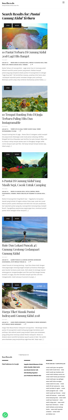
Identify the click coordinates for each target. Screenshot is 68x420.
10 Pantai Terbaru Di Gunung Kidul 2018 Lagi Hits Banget (24, 54)
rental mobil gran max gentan (54, 367)
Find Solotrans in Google (10, 364)
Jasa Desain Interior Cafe (31, 370)
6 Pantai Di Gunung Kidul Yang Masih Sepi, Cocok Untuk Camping (24, 183)
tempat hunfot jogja (29, 129)
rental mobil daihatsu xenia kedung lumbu (54, 407)
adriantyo (5, 62)
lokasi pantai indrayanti (18, 322)
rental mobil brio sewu (52, 384)
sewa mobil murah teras (53, 370)
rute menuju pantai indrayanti (11, 324)
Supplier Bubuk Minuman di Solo (33, 364)
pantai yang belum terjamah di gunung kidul (31, 193)
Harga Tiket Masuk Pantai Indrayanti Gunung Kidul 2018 (21, 314)
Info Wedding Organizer (31, 373)
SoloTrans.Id (23, 354)
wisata (17, 25)
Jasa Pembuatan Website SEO (32, 375)
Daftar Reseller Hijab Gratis (32, 367)
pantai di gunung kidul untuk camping (23, 191)
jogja (7, 25)
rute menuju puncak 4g (18, 262)
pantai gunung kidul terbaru (18, 64)
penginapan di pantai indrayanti (36, 322)
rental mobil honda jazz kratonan (55, 377)
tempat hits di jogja (17, 129)
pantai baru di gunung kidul (20, 62)
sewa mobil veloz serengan (54, 381)
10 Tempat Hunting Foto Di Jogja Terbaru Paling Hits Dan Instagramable (22, 118)
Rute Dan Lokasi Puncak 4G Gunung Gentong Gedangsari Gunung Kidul (20, 249)
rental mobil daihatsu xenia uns (55, 374)
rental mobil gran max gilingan (54, 379)
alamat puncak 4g (16, 260)
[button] (5, 415)
